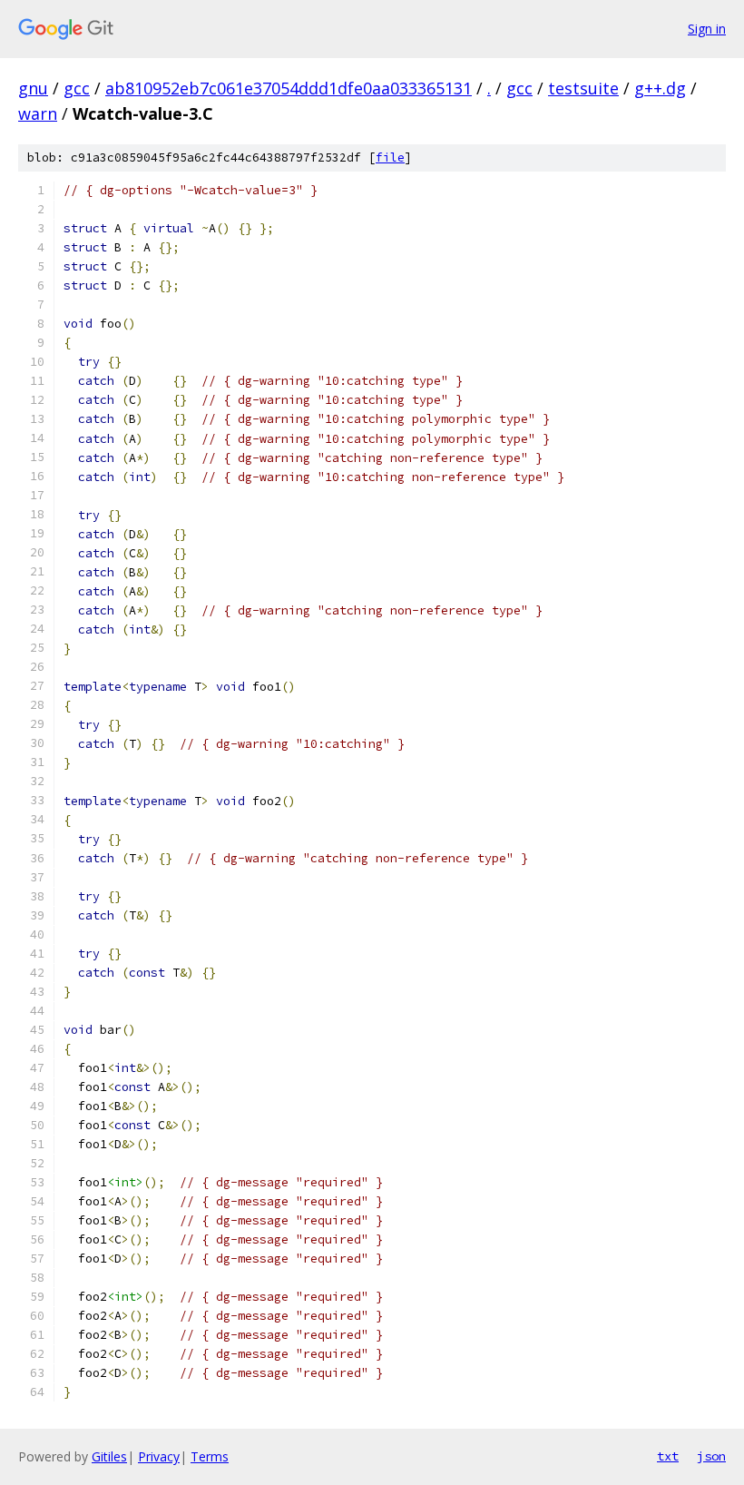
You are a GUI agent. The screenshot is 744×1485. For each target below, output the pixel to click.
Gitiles (109, 1456)
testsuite (583, 88)
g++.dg (660, 88)
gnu (33, 88)
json (711, 1456)
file (390, 157)
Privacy (159, 1456)
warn (37, 113)
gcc (77, 88)
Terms (210, 1456)
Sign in (707, 28)
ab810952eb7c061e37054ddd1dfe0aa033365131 (288, 88)
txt (668, 1456)
